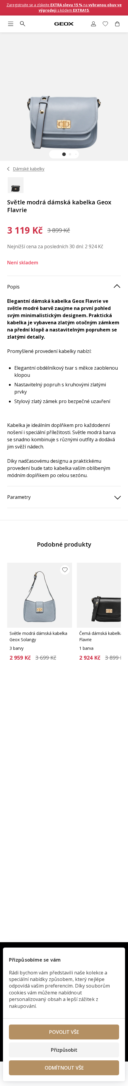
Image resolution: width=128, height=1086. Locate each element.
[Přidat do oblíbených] (65, 570)
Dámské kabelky (28, 169)
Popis (13, 286)
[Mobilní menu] (10, 23)
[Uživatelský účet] (93, 23)
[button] (64, 154)
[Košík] (117, 23)
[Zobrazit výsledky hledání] (22, 23)
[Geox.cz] (63, 24)
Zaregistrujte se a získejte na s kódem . (64, 7)
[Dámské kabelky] (8, 169)
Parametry (19, 497)
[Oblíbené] (105, 23)
